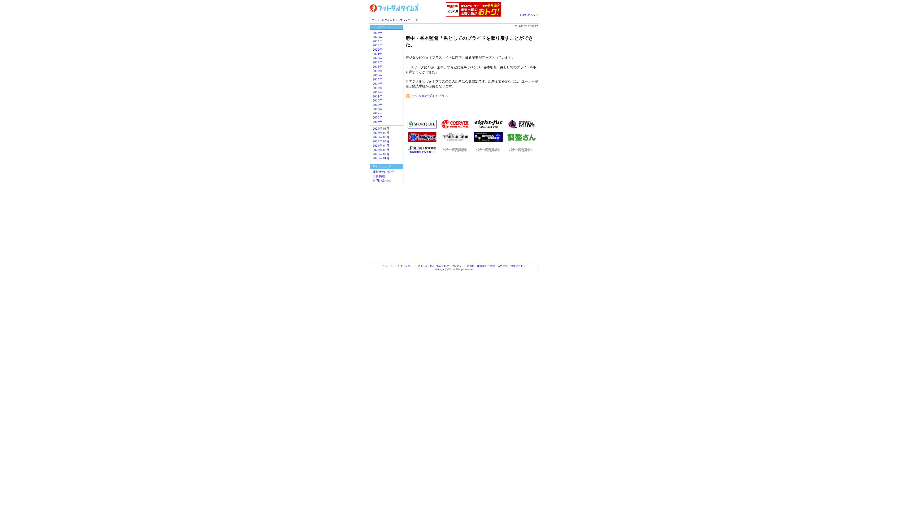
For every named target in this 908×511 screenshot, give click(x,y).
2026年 (377, 33)
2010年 (377, 100)
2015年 (377, 79)
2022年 (377, 49)
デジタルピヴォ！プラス (430, 96)
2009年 (377, 104)
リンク (399, 265)
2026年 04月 (381, 145)
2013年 (377, 88)
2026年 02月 (381, 154)
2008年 (377, 109)
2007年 (377, 113)
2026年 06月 (381, 137)
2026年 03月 (381, 150)
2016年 (377, 75)
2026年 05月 (381, 141)
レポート (410, 265)
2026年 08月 (381, 128)
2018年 (377, 66)
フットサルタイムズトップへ (388, 20)
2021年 (377, 54)
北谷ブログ (442, 265)
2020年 (377, 58)
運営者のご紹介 (383, 172)
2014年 (377, 83)
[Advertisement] (472, 208)
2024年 (377, 41)
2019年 (377, 62)
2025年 (377, 37)
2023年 (377, 45)
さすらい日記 (426, 265)
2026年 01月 (381, 158)
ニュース (413, 20)
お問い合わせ (528, 14)
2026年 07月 (381, 133)
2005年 (377, 121)
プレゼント (457, 265)
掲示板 (471, 265)
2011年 (377, 96)
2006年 (377, 117)
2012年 (377, 92)
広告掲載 (379, 176)
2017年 (377, 71)
